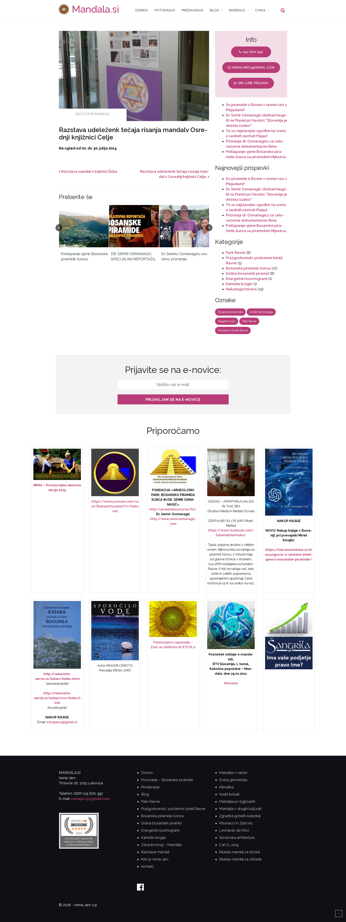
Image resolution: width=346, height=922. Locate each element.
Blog (214, 10)
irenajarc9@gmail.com (253, 67)
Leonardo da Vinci (234, 830)
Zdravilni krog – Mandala (161, 845)
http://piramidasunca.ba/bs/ (173, 509)
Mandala (231, 683)
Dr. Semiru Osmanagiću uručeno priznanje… (184, 256)
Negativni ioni (226, 321)
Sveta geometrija (233, 780)
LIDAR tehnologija (261, 312)
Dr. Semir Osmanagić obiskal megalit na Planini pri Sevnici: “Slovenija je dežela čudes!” (256, 120)
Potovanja (165, 10)
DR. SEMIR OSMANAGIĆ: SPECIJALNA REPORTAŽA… (133, 256)
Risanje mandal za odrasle (240, 859)
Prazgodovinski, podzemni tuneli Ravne (173, 809)
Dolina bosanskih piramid (247, 273)
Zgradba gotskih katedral (240, 816)
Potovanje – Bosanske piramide (167, 780)
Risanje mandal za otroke (239, 852)
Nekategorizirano (241, 289)
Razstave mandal (92, 114)
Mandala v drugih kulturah (240, 809)
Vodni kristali (229, 794)
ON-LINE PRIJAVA (252, 83)
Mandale (237, 10)
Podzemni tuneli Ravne (233, 330)
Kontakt (147, 866)
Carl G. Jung (228, 845)
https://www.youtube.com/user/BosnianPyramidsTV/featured (115, 506)
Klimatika (226, 787)
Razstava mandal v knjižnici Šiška (89, 171)
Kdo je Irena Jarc (155, 859)
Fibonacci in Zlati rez (236, 823)
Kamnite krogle (239, 284)
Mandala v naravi (233, 773)
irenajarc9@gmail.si (62, 722)
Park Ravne (235, 252)
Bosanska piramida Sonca (248, 268)
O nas (260, 10)
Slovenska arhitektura (236, 837)
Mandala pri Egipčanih (237, 801)
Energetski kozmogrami (247, 279)
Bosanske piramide (230, 312)
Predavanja (192, 10)
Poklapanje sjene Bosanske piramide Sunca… (84, 256)
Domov (141, 10)
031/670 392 (252, 52)
